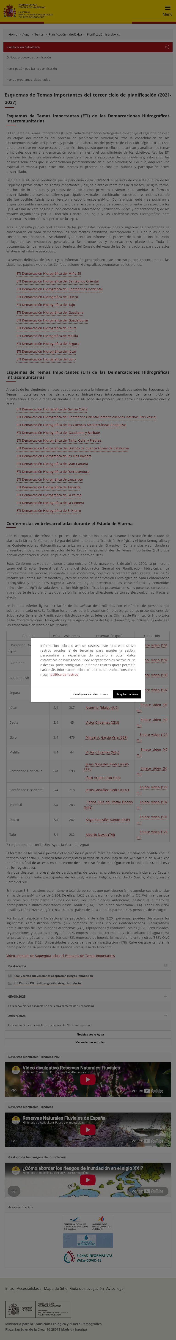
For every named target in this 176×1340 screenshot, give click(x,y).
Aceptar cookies (127, 694)
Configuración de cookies (90, 694)
